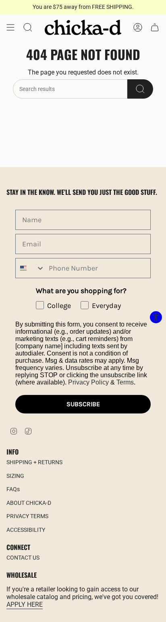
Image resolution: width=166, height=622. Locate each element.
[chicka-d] (83, 27)
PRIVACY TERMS (27, 516)
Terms (125, 382)
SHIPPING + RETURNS (34, 462)
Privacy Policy (88, 382)
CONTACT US (22, 557)
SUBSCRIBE (83, 404)
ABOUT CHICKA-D (28, 503)
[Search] (140, 89)
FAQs (13, 489)
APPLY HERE (24, 604)
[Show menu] (10, 27)
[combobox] (30, 268)
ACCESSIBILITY (25, 530)
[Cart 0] (154, 27)
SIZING (15, 476)
